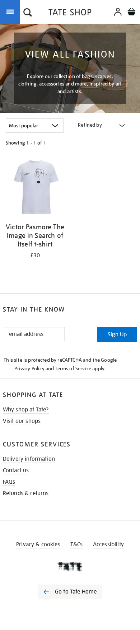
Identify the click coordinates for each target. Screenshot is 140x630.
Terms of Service (73, 368)
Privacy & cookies (38, 544)
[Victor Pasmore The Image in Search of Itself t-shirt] (35, 188)
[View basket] (131, 13)
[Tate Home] (70, 566)
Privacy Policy (29, 368)
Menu (11, 11)
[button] (27, 13)
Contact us (16, 470)
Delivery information (29, 459)
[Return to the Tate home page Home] (70, 13)
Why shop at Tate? (26, 409)
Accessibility (108, 544)
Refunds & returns (26, 493)
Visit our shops (22, 421)
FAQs (9, 481)
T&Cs (76, 544)
